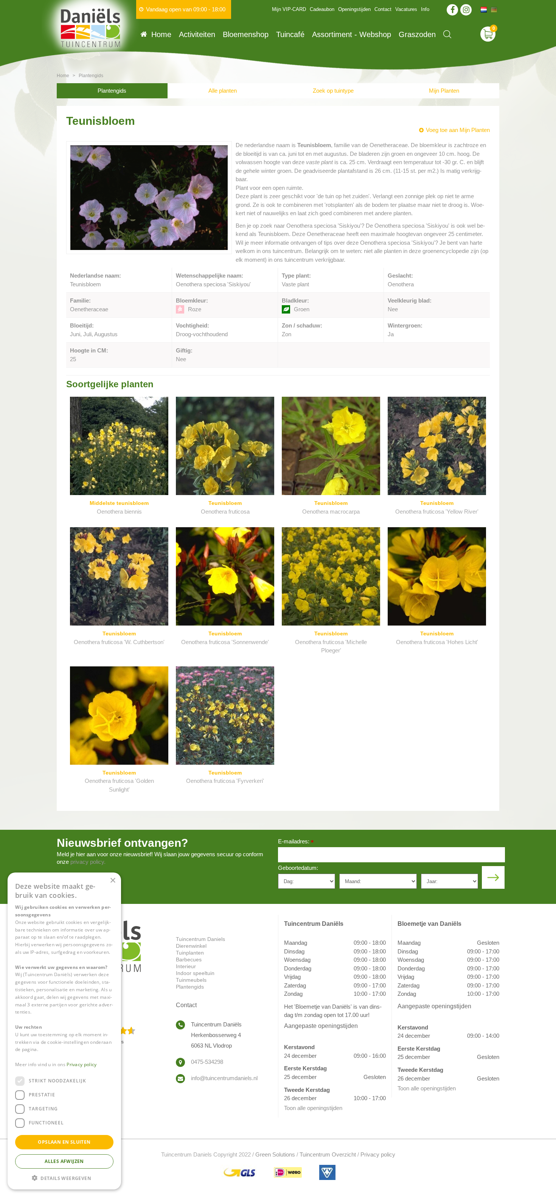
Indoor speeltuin (195, 973)
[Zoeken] (447, 34)
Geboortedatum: (298, 868)
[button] (64, 1177)
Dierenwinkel (191, 946)
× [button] (112, 880)
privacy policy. (88, 862)
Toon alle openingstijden (313, 1108)
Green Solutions (275, 1154)
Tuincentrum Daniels (200, 939)
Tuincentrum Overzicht (328, 1154)
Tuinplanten (190, 953)
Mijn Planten (444, 90)
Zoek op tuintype (333, 90)
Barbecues (189, 959)
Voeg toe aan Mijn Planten (458, 130)
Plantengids (112, 90)
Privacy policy (377, 1154)
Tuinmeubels (191, 980)
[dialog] (64, 1031)
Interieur (186, 966)
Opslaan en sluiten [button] (64, 1141)
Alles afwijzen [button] (64, 1161)
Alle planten (222, 90)
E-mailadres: (296, 842)
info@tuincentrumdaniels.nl (224, 1078)
